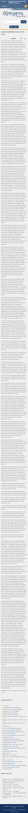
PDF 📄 (22, 38)
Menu (15, 27)
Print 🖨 (12, 38)
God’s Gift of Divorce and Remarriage (11, 728)
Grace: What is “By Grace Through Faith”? (12, 730)
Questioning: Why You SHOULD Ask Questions (13, 740)
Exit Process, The (7, 726)
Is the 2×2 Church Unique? (9, 733)
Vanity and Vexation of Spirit (9, 742)
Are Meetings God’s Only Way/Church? (12, 707)
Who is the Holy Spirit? (8, 760)
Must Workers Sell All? (8, 737)
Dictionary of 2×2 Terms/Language (11, 711)
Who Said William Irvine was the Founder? (12, 761)
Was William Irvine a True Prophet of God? (13, 744)
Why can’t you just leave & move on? (11, 767)
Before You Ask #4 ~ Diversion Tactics (12, 786)
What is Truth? (6, 753)
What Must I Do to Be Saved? (10, 755)
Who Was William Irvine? (8, 763)
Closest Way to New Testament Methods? (13, 709)
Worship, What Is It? (7, 769)
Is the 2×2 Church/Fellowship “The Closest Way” (14, 735)
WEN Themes (14, 811)
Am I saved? (5, 705)
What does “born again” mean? (10, 751)
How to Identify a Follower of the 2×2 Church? (13, 731)
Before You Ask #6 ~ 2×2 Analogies (11, 791)
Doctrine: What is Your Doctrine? (10, 714)
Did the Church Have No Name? (10, 713)
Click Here (3, 690)
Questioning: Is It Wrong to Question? (11, 739)
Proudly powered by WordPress (10, 809)
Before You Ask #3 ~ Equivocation (11, 784)
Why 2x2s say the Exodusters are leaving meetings (14, 765)
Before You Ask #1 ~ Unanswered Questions (13, 779)
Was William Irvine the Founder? (10, 746)
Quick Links (4, 6)
